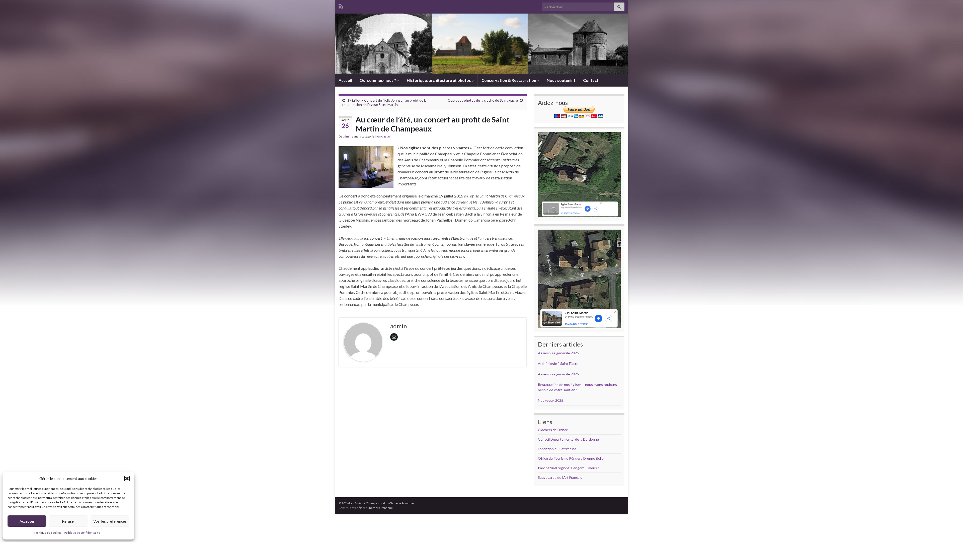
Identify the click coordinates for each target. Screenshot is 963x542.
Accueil (345, 80)
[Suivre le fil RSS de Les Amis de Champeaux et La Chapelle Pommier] (341, 5)
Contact (590, 80)
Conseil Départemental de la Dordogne (568, 439)
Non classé (382, 136)
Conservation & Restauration (509, 80)
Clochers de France (553, 430)
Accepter (27, 521)
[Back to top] (951, 530)
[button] (126, 478)
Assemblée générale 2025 (558, 374)
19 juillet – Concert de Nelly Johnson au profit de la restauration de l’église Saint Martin (384, 102)
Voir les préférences (110, 521)
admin (347, 136)
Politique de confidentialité (82, 532)
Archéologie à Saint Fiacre (558, 363)
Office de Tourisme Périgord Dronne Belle (571, 458)
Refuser (68, 521)
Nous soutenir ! (561, 80)
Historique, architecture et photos (439, 80)
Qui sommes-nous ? (378, 80)
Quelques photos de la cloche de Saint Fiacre (483, 100)
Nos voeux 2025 (550, 400)
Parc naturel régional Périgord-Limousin (569, 468)
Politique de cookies (47, 532)
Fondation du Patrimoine (557, 449)
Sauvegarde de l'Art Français (560, 477)
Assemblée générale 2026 (558, 353)
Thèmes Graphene (380, 508)
